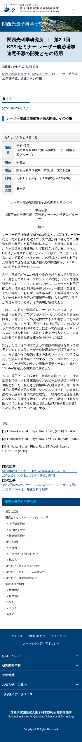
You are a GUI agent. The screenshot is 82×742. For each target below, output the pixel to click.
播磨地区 (14, 596)
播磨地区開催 (17, 535)
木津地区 (14, 590)
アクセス (17, 636)
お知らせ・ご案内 (14, 684)
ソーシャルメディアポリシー (41, 643)
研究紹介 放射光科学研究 (21, 578)
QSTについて (11, 656)
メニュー (74, 8)
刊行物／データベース (17, 694)
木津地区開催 (17, 523)
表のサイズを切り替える (21, 137)
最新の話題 (12, 511)
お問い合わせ (36, 636)
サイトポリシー (61, 636)
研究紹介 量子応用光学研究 (22, 565)
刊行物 (13, 547)
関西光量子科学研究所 (20, 501)
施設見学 (14, 559)
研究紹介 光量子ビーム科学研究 (25, 572)
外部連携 (8, 675)
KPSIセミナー (41, 74)
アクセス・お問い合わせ (23, 553)
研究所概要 (12, 541)
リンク (13, 608)
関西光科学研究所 (14, 74)
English (9, 614)
